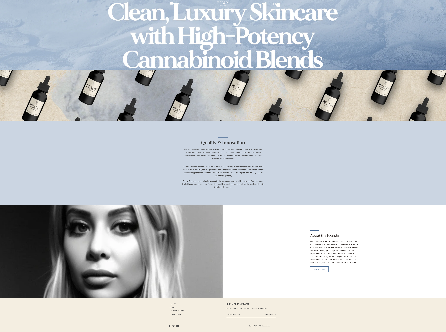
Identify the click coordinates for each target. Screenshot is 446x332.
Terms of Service (177, 311)
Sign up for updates (237, 304)
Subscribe (269, 314)
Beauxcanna (266, 326)
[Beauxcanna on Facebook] (169, 326)
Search (173, 304)
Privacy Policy (176, 314)
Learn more (319, 269)
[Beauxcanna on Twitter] (173, 326)
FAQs (172, 307)
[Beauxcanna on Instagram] (177, 326)
